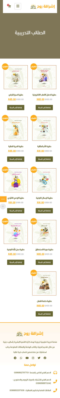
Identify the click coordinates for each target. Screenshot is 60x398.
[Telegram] (15, 358)
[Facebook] (45, 358)
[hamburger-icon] (18, 6)
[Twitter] (39, 358)
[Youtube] (27, 358)
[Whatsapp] (21, 358)
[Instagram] (33, 358)
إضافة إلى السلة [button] (44, 107)
